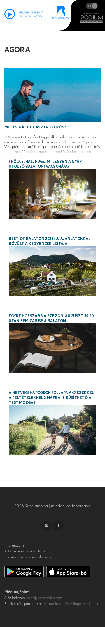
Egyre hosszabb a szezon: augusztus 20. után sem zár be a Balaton (51, 318)
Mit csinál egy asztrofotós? (35, 127)
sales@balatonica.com (44, 598)
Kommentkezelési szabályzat (28, 557)
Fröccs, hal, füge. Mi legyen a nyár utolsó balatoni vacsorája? (45, 164)
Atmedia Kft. (54, 603)
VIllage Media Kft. (84, 603)
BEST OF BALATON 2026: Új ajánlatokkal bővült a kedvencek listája (49, 241)
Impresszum (14, 545)
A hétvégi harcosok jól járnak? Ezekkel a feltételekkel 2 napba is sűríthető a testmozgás (51, 398)
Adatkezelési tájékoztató (24, 551)
